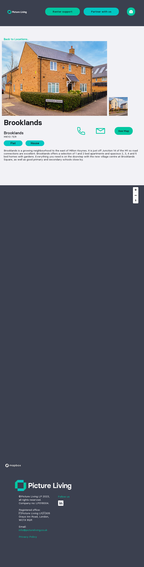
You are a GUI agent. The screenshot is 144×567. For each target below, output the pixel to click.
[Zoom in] (135, 190)
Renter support (62, 11)
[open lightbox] (54, 78)
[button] (131, 11)
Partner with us (101, 11)
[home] (17, 11)
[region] (72, 327)
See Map (123, 131)
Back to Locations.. (16, 39)
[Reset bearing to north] (135, 200)
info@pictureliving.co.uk (33, 530)
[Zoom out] (135, 195)
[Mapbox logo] (13, 465)
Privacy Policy (28, 536)
